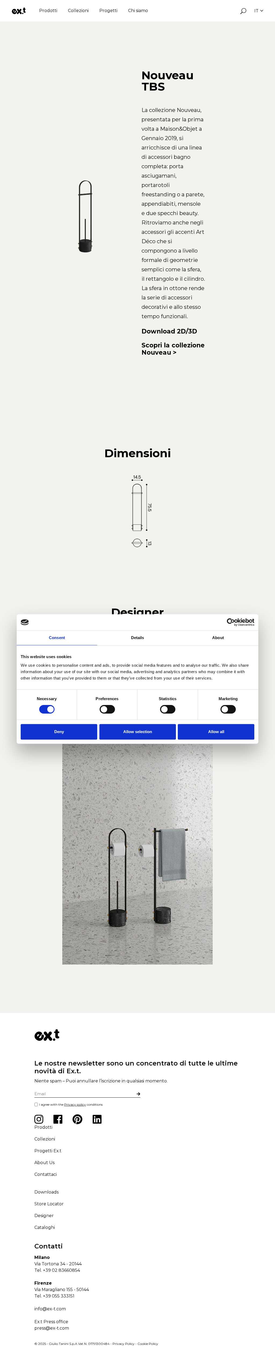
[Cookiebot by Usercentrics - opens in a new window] (230, 622)
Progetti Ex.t (47, 1150)
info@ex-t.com (50, 1308)
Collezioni (78, 10)
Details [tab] (137, 637)
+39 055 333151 (58, 1296)
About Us (44, 1162)
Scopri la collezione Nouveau (173, 349)
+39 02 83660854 (61, 1270)
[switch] (107, 709)
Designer (44, 1215)
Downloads (46, 1192)
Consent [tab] (57, 637)
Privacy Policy (124, 1344)
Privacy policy (75, 1104)
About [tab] (218, 637)
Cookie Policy (148, 1344)
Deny (59, 731)
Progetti (108, 10)
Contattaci (45, 1174)
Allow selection (137, 731)
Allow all (216, 731)
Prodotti (48, 10)
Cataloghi (44, 1227)
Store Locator (49, 1203)
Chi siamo (138, 10)
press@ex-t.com (51, 1328)
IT (256, 10)
